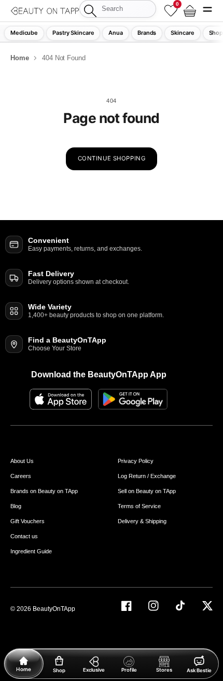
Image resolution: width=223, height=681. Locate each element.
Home (19, 58)
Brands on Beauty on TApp (44, 491)
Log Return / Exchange (147, 476)
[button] (207, 10)
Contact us (24, 536)
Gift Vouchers (27, 521)
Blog (15, 506)
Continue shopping (112, 158)
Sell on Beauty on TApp (147, 491)
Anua (115, 32)
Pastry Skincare (73, 32)
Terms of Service (139, 506)
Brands (146, 32)
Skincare (182, 32)
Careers (20, 476)
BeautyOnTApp (54, 608)
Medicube (24, 32)
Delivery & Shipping (142, 521)
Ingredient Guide (31, 551)
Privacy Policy (136, 461)
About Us (22, 461)
